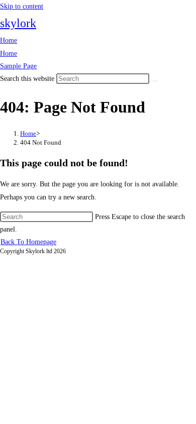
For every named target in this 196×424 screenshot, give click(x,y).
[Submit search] (154, 81)
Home (8, 40)
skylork (18, 23)
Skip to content (21, 6)
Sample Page (18, 66)
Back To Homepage (28, 242)
